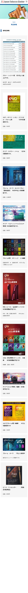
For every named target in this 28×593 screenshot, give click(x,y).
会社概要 (15, 569)
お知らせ (12, 571)
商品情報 (9, 569)
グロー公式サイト (9, 528)
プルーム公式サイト (10, 540)
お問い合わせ (5, 571)
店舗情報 (3, 569)
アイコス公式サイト (10, 516)
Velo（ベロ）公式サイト (11, 551)
